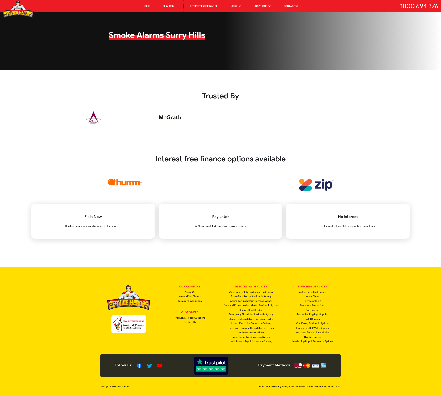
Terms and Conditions (190, 300)
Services (168, 6)
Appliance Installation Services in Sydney (251, 291)
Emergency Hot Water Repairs (312, 328)
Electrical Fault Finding (251, 310)
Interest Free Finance (204, 6)
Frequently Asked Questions (190, 317)
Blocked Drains (312, 337)
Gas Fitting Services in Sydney (312, 323)
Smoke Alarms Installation (251, 332)
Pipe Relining (312, 310)
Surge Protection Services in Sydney (251, 337)
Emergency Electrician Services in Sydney (251, 314)
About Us (190, 291)
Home (146, 6)
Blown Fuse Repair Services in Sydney (251, 296)
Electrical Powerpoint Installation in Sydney (251, 328)
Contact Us (291, 6)
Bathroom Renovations (312, 305)
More (234, 6)
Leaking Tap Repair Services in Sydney (312, 341)
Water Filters (312, 296)
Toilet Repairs (312, 318)
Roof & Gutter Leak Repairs (312, 291)
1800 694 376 (419, 6)
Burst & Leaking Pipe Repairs (312, 314)
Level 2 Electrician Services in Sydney (251, 323)
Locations (261, 6)
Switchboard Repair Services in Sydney (251, 341)
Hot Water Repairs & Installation (312, 332)
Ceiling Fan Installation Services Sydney (251, 300)
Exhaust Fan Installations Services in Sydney (251, 318)
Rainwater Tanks (312, 300)
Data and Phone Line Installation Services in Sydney (251, 305)
